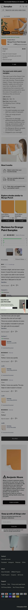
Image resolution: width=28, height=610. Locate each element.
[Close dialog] (27, 297)
